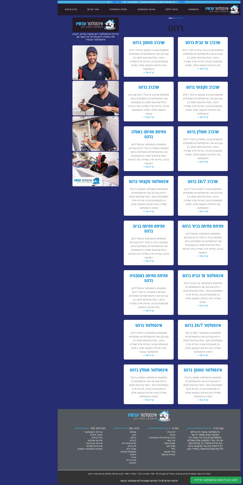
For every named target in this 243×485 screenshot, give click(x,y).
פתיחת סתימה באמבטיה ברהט (149, 277)
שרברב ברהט (149, 87)
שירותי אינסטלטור (146, 9)
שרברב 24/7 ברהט (203, 181)
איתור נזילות (172, 9)
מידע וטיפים (71, 9)
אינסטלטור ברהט (148, 325)
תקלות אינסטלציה (118, 9)
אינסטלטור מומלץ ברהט (149, 370)
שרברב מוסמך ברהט (149, 42)
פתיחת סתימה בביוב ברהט (149, 228)
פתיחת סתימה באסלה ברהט (148, 134)
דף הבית (179, 18)
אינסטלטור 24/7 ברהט (203, 325)
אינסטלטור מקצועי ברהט (148, 181)
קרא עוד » (203, 68)
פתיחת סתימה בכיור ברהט (203, 226)
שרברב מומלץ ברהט (203, 132)
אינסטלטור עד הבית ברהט (202, 275)
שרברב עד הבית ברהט (202, 42)
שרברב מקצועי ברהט (203, 87)
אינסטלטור (193, 9)
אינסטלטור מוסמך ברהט (203, 370)
